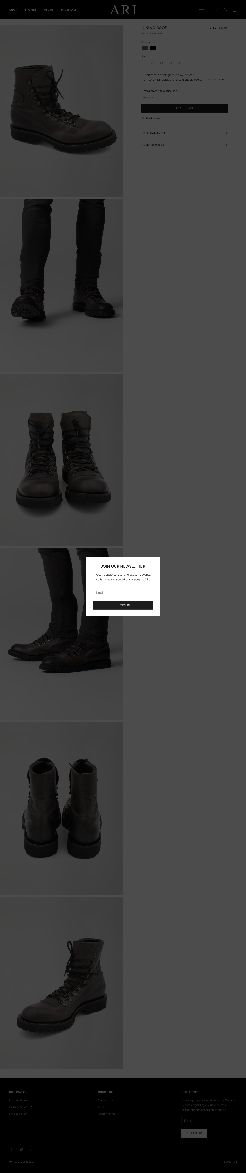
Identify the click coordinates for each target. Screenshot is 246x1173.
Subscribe (123, 605)
